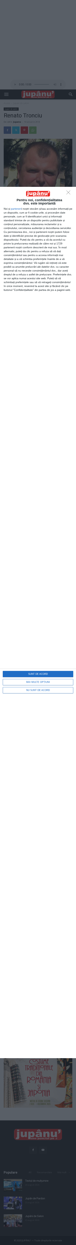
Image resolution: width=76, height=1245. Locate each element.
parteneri (16, 208)
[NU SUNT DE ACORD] (69, 193)
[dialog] (38, 622)
